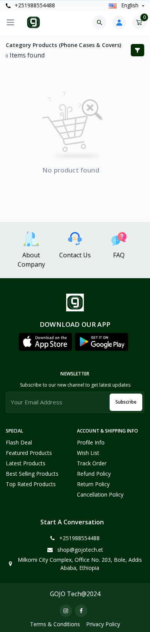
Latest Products (25, 463)
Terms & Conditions (55, 624)
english (130, 5)
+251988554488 (34, 5)
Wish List (88, 452)
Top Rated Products (31, 484)
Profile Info (91, 442)
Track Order (92, 463)
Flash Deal (19, 442)
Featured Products (29, 452)
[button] (45, 342)
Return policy (93, 484)
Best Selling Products (32, 473)
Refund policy (94, 473)
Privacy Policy (103, 624)
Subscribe (126, 402)
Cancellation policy (100, 494)
